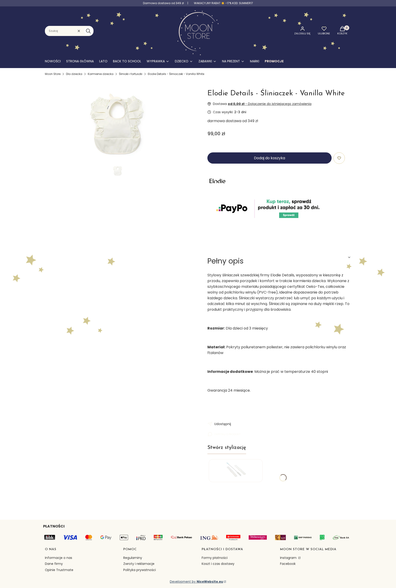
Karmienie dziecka (100, 74)
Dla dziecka (74, 74)
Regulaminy (132, 557)
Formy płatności (215, 557)
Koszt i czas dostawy (218, 563)
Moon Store (52, 74)
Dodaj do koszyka (269, 158)
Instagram (288, 557)
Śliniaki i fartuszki (130, 74)
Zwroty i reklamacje (138, 563)
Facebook (288, 563)
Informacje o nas (58, 557)
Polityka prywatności (139, 570)
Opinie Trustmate (59, 570)
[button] (88, 31)
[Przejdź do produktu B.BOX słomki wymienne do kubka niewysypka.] (236, 470)
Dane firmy (54, 563)
